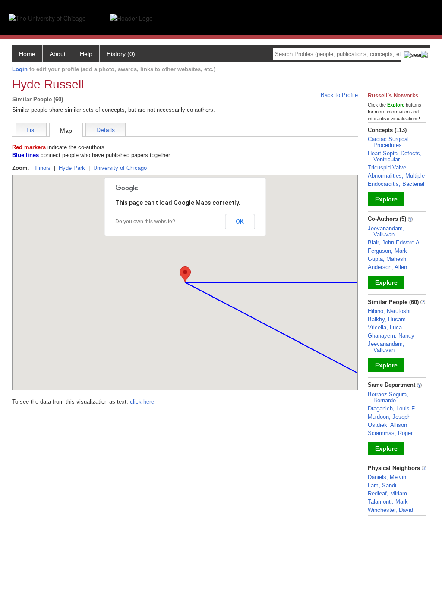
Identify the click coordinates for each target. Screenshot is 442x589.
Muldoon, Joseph (389, 417)
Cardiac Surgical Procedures (388, 142)
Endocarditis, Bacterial (396, 184)
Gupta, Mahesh (387, 259)
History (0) (121, 53)
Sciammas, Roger (390, 433)
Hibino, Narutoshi (389, 311)
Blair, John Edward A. (394, 242)
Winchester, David (390, 510)
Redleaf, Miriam (387, 493)
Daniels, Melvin (387, 477)
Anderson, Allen (387, 267)
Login (20, 69)
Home (27, 53)
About (58, 53)
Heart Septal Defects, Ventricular (395, 156)
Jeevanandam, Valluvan (386, 231)
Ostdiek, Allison (387, 425)
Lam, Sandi (382, 485)
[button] (185, 274)
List (31, 129)
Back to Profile (339, 95)
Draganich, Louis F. (392, 408)
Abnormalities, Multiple (396, 175)
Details (105, 129)
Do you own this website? (145, 222)
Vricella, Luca (385, 327)
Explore (386, 199)
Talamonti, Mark (388, 501)
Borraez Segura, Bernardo (388, 397)
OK (240, 221)
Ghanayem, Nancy (391, 335)
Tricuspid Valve (387, 167)
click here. (143, 401)
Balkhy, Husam (387, 319)
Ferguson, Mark (387, 251)
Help (86, 53)
